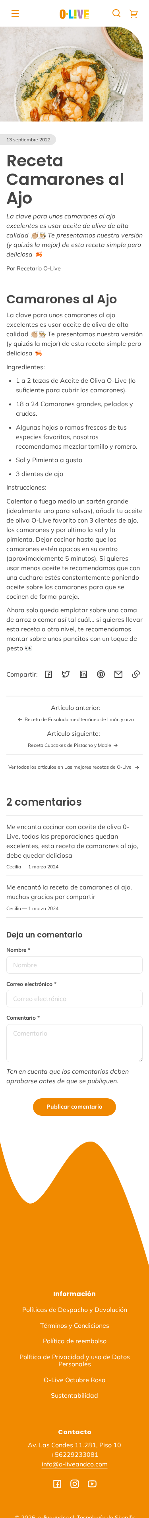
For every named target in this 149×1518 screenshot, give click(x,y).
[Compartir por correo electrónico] (118, 674)
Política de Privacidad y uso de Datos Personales (74, 1360)
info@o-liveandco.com (75, 1464)
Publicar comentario (74, 1106)
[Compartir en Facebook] (48, 674)
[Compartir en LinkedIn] (83, 674)
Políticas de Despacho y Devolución (74, 1310)
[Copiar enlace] (136, 674)
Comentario (23, 1017)
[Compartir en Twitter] (66, 674)
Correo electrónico (31, 983)
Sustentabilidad (74, 1395)
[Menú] (15, 13)
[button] (116, 13)
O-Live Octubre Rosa (75, 1380)
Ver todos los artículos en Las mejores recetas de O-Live (70, 767)
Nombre (18, 949)
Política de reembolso (74, 1341)
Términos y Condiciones (74, 1325)
